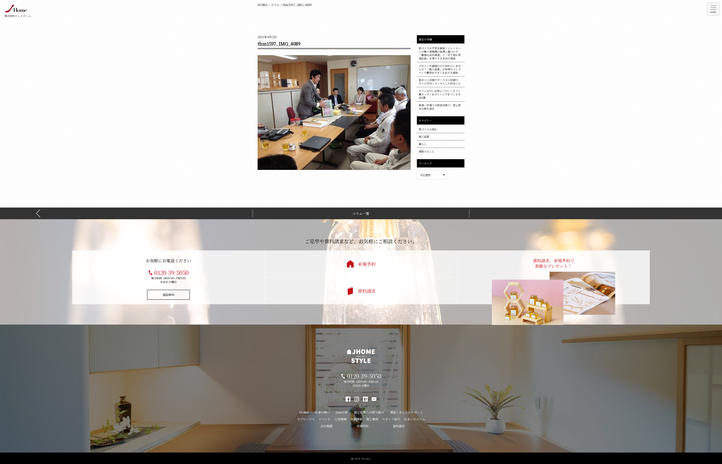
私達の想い (322, 412)
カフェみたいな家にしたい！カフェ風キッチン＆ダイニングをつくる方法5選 (439, 94)
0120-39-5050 (171, 272)
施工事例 (372, 419)
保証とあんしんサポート (406, 412)
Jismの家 (342, 412)
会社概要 (326, 426)
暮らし (423, 144)
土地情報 (340, 419)
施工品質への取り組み (369, 412)
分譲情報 (356, 419)
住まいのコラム (414, 419)
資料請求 (367, 291)
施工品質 (424, 136)
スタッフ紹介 (391, 419)
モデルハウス (306, 419)
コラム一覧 (360, 213)
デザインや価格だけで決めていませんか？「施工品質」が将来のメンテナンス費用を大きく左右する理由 (440, 69)
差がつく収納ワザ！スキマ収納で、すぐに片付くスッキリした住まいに (440, 81)
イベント (325, 419)
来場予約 (367, 264)
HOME (304, 412)
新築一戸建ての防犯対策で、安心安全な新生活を (440, 106)
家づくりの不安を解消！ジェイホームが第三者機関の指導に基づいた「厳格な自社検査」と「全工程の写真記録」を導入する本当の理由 (440, 53)
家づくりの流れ (428, 129)
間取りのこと (427, 151)
